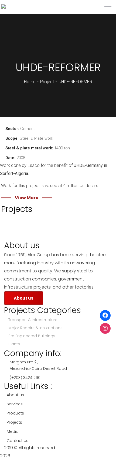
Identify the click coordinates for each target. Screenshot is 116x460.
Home (30, 81)
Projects (14, 422)
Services (15, 404)
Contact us (17, 440)
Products (15, 413)
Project (47, 81)
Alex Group (67, 448)
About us (15, 395)
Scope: (12, 138)
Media (13, 431)
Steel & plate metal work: (29, 148)
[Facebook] (105, 315)
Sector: (12, 128)
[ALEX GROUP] (16, 7)
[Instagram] (105, 328)
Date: (10, 157)
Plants (14, 344)
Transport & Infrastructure (32, 319)
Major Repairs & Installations (35, 328)
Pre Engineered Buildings (31, 336)
